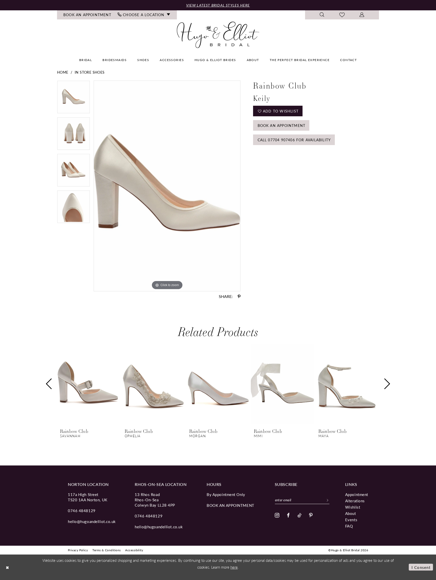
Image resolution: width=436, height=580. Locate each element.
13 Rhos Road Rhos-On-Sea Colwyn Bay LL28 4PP (155, 500)
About (350, 513)
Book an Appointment (282, 125)
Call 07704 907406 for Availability (294, 139)
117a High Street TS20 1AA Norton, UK (87, 497)
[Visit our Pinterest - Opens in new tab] (311, 515)
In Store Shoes (90, 72)
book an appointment (230, 505)
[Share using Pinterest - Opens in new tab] (239, 296)
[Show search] (322, 14)
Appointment (356, 494)
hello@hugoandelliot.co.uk (92, 521)
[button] (362, 14)
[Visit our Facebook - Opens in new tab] (288, 515)
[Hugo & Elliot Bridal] (218, 34)
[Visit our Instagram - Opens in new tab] (277, 515)
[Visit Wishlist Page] (342, 15)
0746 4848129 (82, 510)
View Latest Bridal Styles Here (218, 5)
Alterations (355, 500)
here (234, 567)
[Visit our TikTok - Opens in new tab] (299, 515)
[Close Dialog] (7, 567)
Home (62, 72)
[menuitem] (87, 14)
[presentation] (89, 384)
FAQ (349, 526)
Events (351, 519)
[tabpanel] (73, 98)
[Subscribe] (327, 499)
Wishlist (352, 507)
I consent (421, 567)
